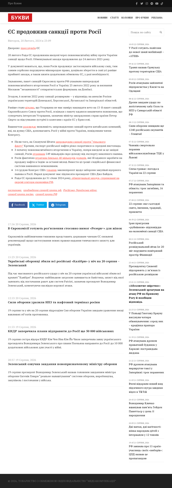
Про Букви (15, 3)
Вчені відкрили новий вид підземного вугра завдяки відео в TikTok (146, 388)
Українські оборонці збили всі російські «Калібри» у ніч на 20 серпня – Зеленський (63, 263)
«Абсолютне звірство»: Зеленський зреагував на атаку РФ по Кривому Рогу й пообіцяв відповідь (146, 294)
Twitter (40, 204)
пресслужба (28, 48)
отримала (39, 154)
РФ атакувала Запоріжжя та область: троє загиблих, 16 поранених (146, 188)
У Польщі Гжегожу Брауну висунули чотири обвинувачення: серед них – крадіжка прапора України (146, 321)
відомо (29, 107)
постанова (14, 190)
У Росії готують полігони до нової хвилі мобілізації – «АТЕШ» (146, 52)
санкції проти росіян (20, 194)
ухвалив (51, 170)
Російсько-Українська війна (80, 190)
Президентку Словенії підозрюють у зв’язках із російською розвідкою (144, 270)
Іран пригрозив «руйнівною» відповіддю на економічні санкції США (146, 227)
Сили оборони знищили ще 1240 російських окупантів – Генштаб (146, 130)
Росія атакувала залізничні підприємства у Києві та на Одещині (146, 87)
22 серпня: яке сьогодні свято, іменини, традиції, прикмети (145, 208)
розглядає (29, 126)
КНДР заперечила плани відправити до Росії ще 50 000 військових (61, 331)
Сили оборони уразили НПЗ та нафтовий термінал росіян (54, 302)
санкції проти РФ (46, 194)
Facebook (19, 204)
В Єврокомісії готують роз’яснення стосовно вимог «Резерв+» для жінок (65, 228)
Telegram (60, 204)
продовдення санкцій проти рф (42, 190)
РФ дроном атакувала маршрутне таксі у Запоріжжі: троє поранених (146, 368)
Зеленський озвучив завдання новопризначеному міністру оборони (62, 364)
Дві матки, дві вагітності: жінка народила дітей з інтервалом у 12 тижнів (145, 431)
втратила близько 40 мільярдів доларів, (61, 158)
